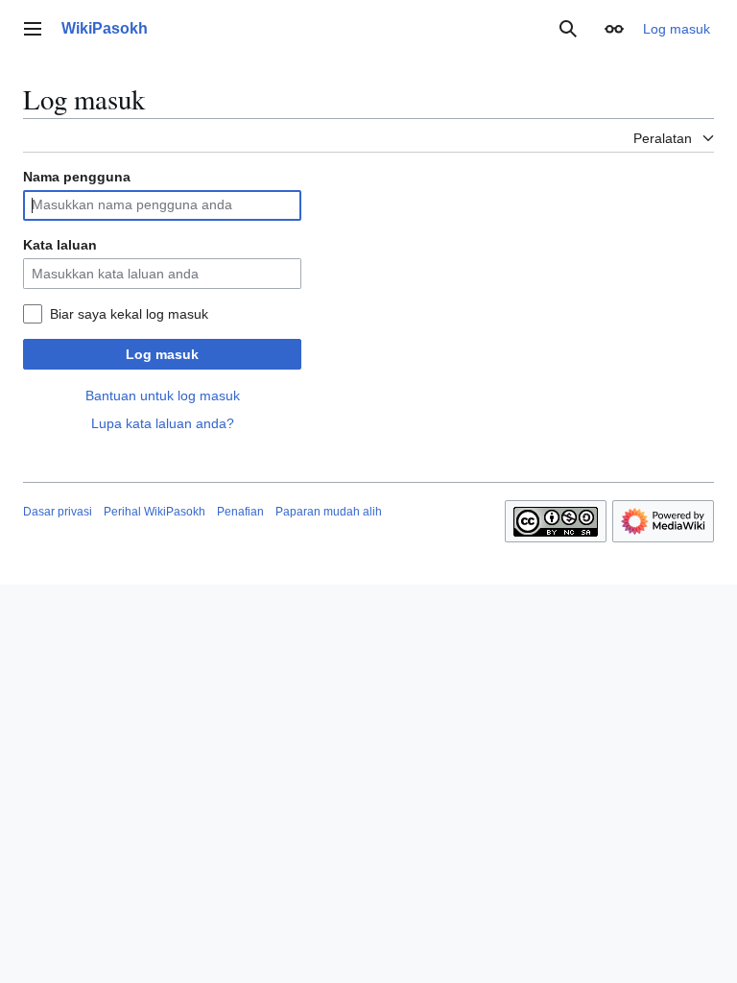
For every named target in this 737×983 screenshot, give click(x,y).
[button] (33, 29)
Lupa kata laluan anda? (162, 423)
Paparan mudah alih (328, 511)
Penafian (240, 511)
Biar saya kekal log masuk (129, 314)
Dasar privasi (57, 511)
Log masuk (162, 354)
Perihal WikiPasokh (154, 511)
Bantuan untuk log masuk (162, 395)
